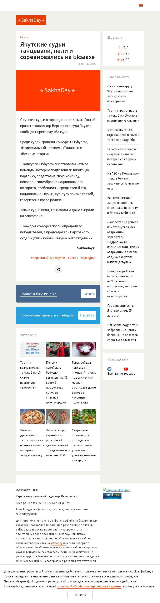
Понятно (80, 595)
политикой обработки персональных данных (89, 586)
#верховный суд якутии (48, 258)
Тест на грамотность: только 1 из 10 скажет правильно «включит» (123, 115)
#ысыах (73, 258)
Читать (88, 293)
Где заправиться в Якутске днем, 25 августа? (120, 310)
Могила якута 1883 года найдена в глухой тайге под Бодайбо (123, 135)
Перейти (87, 315)
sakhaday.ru (58, 543)
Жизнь (24, 37)
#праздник (88, 258)
